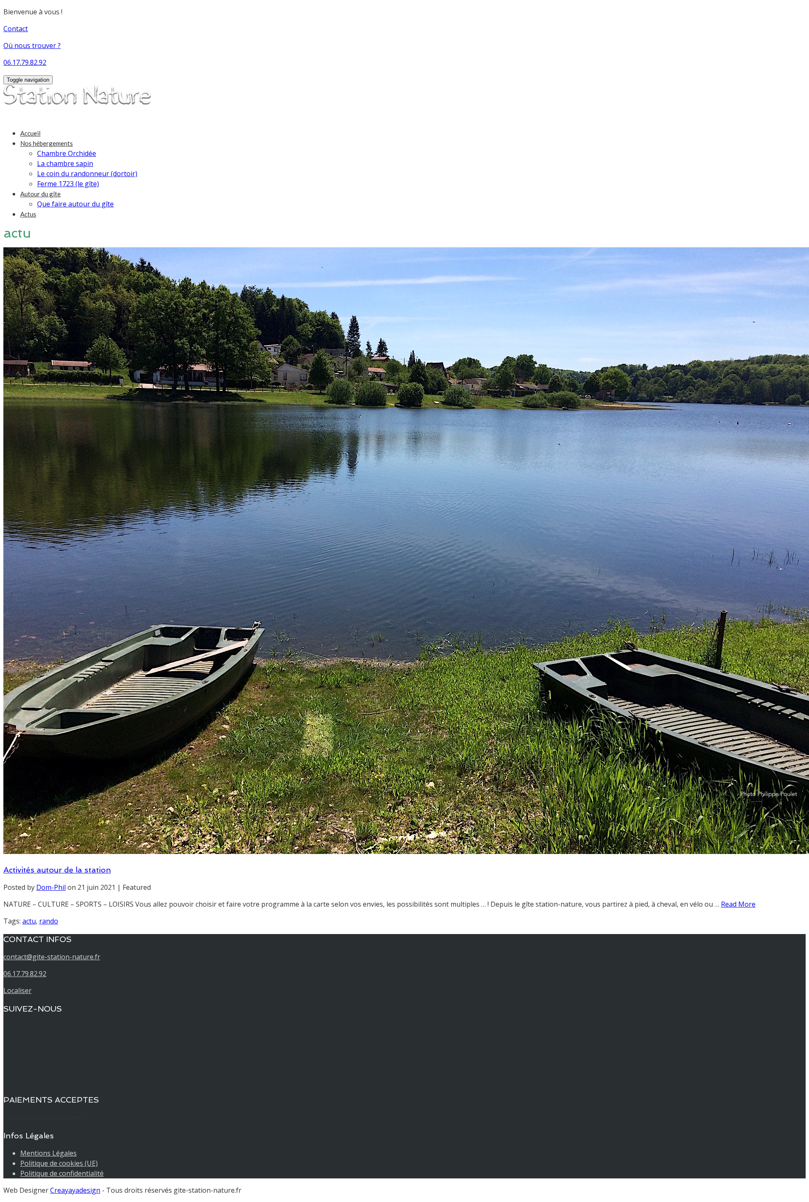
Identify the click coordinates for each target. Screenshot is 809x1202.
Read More (738, 904)
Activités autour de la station (57, 869)
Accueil (30, 133)
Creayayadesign (75, 1190)
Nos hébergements (46, 143)
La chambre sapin (65, 163)
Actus (28, 214)
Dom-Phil (51, 887)
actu (29, 921)
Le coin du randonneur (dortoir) (87, 173)
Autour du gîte (40, 194)
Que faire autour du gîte (75, 204)
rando (48, 921)
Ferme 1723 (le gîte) (68, 183)
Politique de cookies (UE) (59, 1163)
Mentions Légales (48, 1153)
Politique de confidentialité (62, 1173)
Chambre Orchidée (66, 153)
